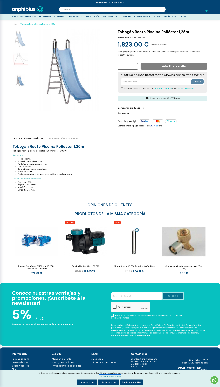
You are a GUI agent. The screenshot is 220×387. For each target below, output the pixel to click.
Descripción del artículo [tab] (28, 138)
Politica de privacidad (163, 88)
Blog (183, 16)
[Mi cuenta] (201, 9)
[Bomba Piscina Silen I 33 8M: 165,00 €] (85, 246)
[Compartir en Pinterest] (142, 113)
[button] (205, 9)
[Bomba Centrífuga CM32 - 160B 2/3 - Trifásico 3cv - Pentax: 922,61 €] (36, 247)
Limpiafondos (75, 16)
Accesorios (45, 16)
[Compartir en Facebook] (132, 113)
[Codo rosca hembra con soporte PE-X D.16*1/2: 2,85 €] (183, 247)
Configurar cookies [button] (131, 382)
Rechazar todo (109, 382)
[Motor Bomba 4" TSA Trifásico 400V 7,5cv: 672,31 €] (134, 246)
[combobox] (112, 9)
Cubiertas (59, 16)
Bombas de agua (142, 16)
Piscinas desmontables (24, 16)
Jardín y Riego (170, 16)
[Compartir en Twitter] (137, 113)
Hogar (157, 16)
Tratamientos (110, 16)
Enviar (197, 81)
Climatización (92, 16)
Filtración (125, 16)
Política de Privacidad (141, 335)
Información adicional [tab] (63, 138)
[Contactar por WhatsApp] (214, 380)
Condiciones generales (185, 88)
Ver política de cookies (110, 376)
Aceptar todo (87, 382)
